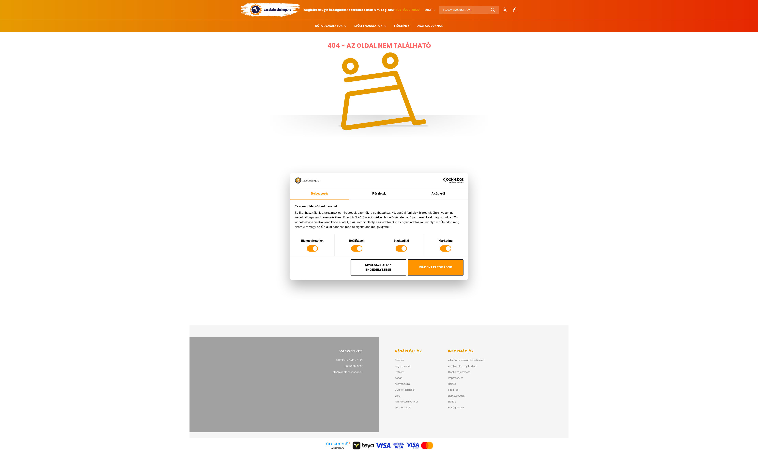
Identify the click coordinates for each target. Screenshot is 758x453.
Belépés (399, 360)
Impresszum (455, 378)
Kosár (398, 378)
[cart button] (515, 10)
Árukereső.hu (337, 448)
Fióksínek (401, 26)
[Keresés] (493, 10)
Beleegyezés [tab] (319, 193)
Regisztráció (402, 366)
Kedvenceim (402, 384)
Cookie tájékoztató (459, 372)
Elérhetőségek (456, 395)
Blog (397, 395)
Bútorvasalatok (329, 26)
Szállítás (453, 389)
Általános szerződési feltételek (466, 360)
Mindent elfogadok (435, 267)
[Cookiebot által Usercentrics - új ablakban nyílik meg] (446, 180)
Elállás (452, 401)
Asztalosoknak (430, 26)
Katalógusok (402, 407)
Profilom (399, 372)
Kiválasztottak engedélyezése (378, 267)
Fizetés (452, 384)
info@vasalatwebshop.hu (347, 372)
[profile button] (505, 10)
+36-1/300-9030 (408, 10)
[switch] (356, 248)
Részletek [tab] (379, 193)
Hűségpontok (456, 407)
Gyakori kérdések (405, 389)
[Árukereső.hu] (338, 443)
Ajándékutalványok (406, 401)
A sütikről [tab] (438, 193)
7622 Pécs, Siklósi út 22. (349, 360)
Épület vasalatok (368, 26)
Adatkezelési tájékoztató (462, 366)
